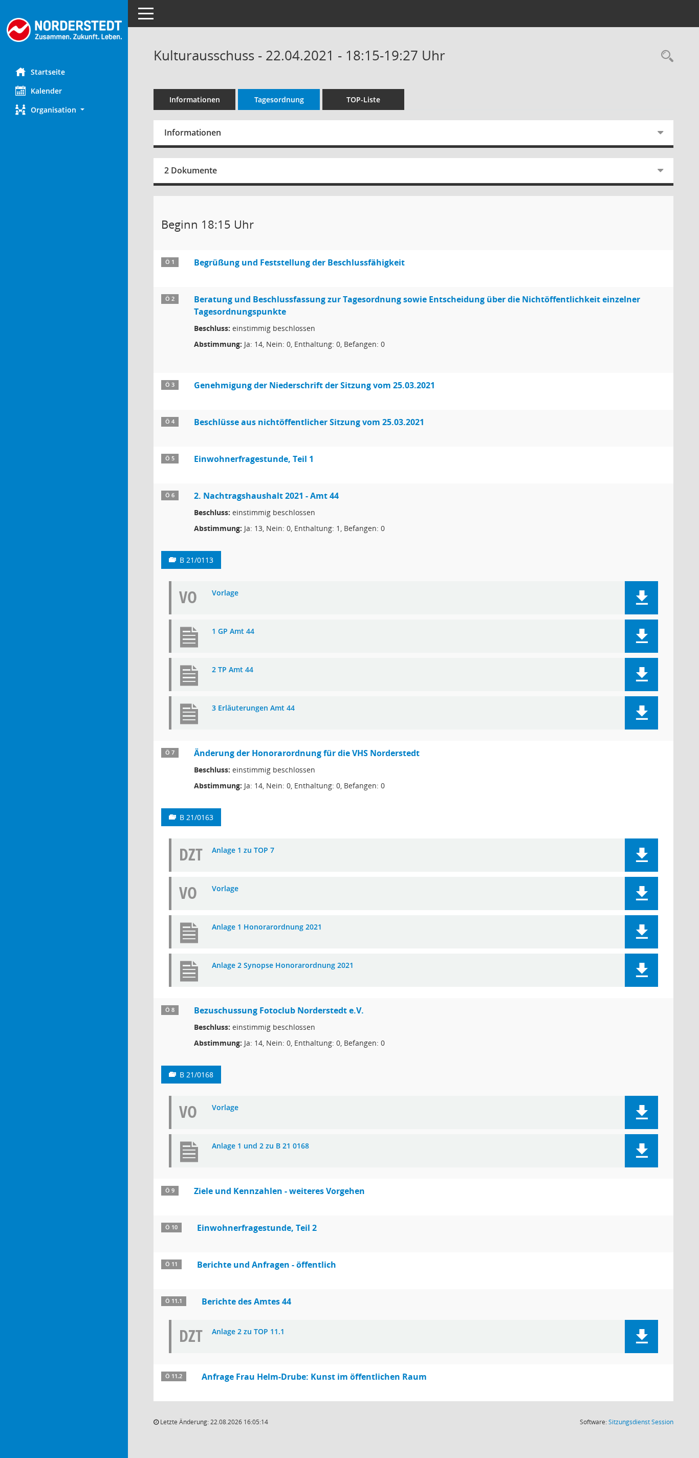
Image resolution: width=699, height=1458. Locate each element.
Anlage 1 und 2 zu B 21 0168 (260, 1146)
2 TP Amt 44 (232, 670)
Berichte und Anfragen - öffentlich (266, 1264)
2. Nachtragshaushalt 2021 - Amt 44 (266, 495)
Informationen (194, 99)
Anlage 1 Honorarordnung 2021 (267, 927)
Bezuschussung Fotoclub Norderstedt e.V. (279, 1010)
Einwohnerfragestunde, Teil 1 (254, 459)
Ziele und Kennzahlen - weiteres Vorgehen (279, 1191)
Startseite (48, 72)
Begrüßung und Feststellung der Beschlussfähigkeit (299, 262)
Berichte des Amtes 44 (246, 1301)
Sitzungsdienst (640, 1422)
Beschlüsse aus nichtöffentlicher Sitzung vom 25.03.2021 (309, 422)
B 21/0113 (196, 560)
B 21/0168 (196, 1074)
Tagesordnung (279, 99)
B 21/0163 (196, 817)
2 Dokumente (190, 170)
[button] (64, 109)
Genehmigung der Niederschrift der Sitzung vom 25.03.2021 (314, 385)
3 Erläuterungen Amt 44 (253, 708)
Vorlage (225, 593)
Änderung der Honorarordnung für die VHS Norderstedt (307, 753)
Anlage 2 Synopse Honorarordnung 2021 (283, 965)
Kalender (46, 91)
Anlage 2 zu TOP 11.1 (248, 1332)
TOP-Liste (363, 99)
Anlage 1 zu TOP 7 (243, 850)
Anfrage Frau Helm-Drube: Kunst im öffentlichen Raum (314, 1376)
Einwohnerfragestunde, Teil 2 (257, 1227)
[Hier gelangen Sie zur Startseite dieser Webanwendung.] (64, 30)
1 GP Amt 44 (233, 631)
